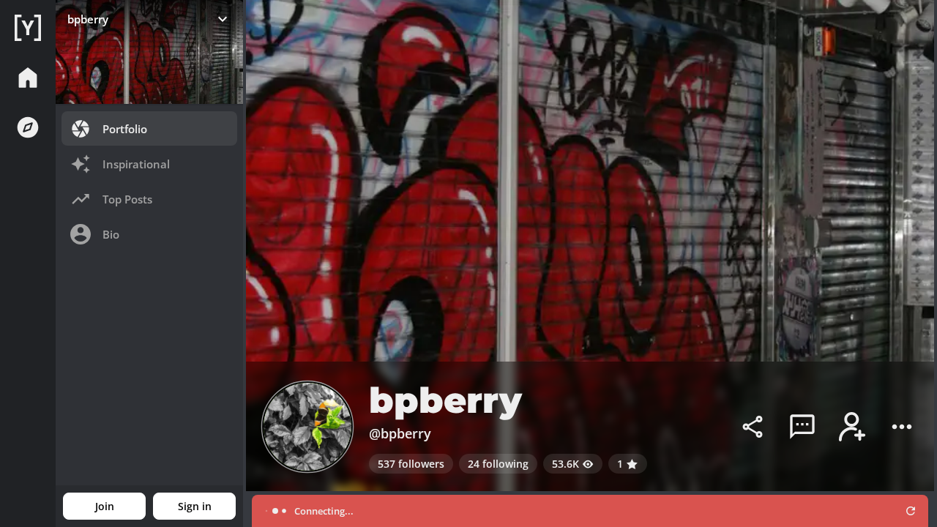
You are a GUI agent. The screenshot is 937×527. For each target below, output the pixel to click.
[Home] (28, 28)
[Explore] (28, 127)
